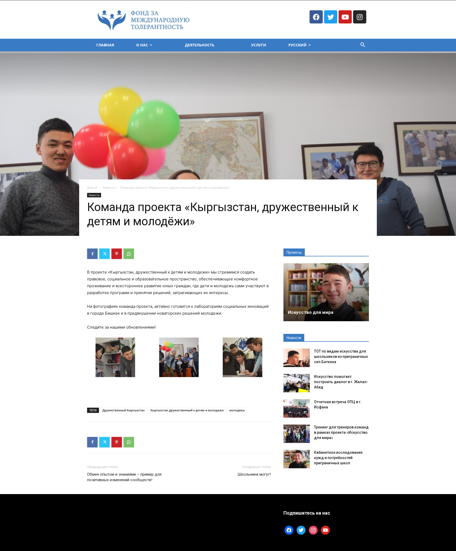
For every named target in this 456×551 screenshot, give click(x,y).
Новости (109, 187)
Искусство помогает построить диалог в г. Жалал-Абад (341, 381)
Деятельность (199, 44)
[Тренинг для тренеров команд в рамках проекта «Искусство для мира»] (296, 434)
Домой (92, 187)
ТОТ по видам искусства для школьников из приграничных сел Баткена (341, 356)
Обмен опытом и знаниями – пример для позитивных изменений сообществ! (124, 477)
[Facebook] (316, 16)
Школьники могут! (254, 474)
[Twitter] (330, 16)
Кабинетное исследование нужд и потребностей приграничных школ (338, 457)
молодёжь (237, 410)
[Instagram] (359, 16)
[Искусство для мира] (326, 292)
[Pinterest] (116, 253)
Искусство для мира (310, 312)
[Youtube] (345, 16)
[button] (362, 45)
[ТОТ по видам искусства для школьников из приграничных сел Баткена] (296, 358)
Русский (297, 44)
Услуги (258, 44)
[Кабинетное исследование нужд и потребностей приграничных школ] (296, 459)
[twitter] (301, 529)
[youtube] (325, 529)
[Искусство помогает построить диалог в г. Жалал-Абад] (296, 383)
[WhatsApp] (129, 253)
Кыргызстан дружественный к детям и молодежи (187, 410)
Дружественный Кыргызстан (123, 410)
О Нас (142, 44)
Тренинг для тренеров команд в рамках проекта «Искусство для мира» (341, 432)
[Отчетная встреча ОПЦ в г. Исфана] (296, 408)
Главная (105, 44)
